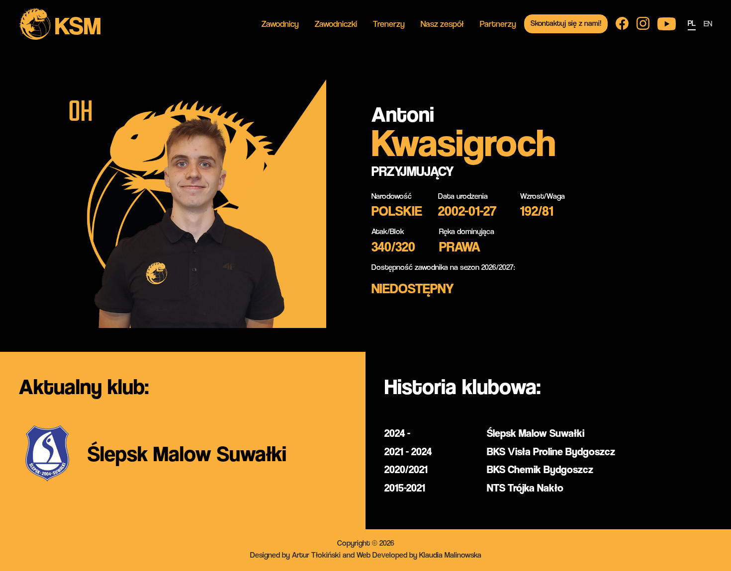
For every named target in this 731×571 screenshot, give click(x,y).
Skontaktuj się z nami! (566, 23)
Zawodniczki (336, 24)
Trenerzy (389, 24)
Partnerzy (498, 24)
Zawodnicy (280, 24)
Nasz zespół (442, 24)
